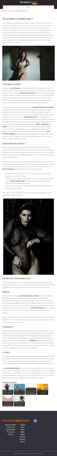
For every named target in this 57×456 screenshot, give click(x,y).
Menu (28, 7)
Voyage (22, 425)
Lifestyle (22, 437)
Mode (9, 11)
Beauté (22, 441)
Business (23, 439)
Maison (22, 434)
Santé (22, 429)
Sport (22, 427)
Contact (10, 434)
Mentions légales (10, 425)
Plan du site (10, 432)
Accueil (4, 11)
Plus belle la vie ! (28, 2)
